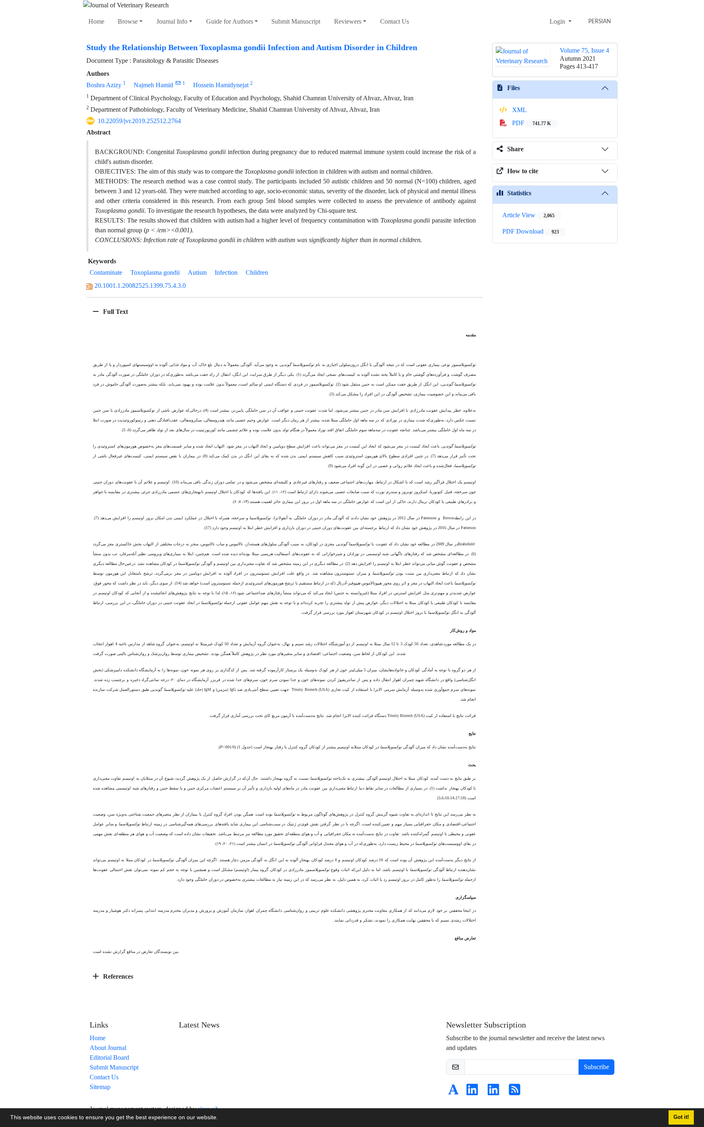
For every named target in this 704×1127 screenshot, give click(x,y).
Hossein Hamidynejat (221, 85)
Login (558, 21)
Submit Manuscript (295, 21)
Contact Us (394, 21)
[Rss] (514, 1092)
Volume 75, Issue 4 (584, 50)
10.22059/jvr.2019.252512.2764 (139, 121)
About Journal (108, 1048)
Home (96, 21)
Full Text (114, 311)
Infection (226, 272)
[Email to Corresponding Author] (178, 83)
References (117, 976)
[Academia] (453, 1092)
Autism (197, 272)
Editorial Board (109, 1057)
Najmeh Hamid (153, 85)
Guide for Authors (229, 21)
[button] (221, 1118)
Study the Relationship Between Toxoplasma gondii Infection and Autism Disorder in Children (251, 47)
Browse (128, 21)
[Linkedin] (472, 1092)
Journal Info (171, 21)
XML (518, 110)
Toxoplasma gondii (155, 272)
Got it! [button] (681, 1117)
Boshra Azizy (103, 85)
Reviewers (347, 21)
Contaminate (106, 272)
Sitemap (100, 1087)
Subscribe (596, 1067)
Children (257, 272)
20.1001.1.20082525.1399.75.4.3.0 (140, 285)
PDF (530, 123)
